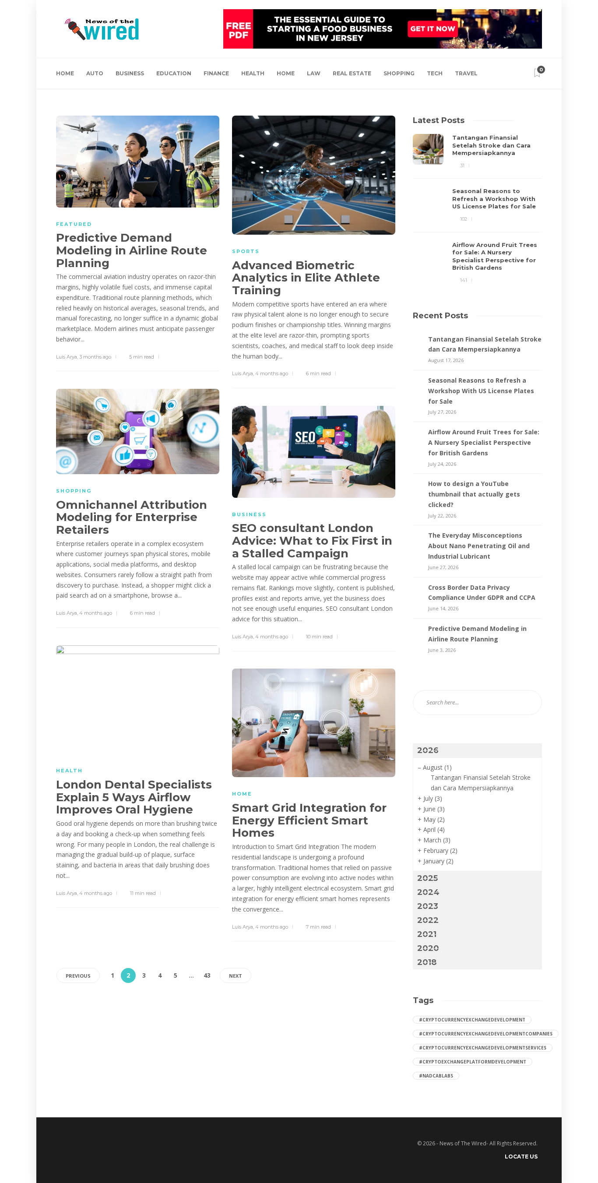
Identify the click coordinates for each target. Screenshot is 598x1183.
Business (130, 73)
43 (207, 975)
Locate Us (521, 1156)
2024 (428, 892)
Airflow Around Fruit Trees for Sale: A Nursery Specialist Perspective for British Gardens (483, 442)
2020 (428, 948)
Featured (74, 224)
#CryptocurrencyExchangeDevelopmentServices (482, 1048)
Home (65, 73)
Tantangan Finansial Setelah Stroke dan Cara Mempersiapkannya (485, 344)
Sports (246, 251)
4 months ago (271, 373)
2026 (428, 750)
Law (313, 73)
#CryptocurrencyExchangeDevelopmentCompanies (485, 1034)
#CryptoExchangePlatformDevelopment (472, 1062)
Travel (466, 73)
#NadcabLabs (436, 1076)
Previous (78, 975)
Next (235, 975)
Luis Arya (66, 357)
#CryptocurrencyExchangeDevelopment (472, 1020)
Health (252, 73)
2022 (428, 920)
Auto (94, 73)
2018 (426, 962)
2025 (427, 878)
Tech (435, 73)
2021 (426, 934)
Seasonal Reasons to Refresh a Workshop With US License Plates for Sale (481, 390)
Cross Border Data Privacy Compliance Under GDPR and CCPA (481, 592)
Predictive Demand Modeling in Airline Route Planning (477, 633)
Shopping (399, 73)
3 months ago (95, 357)
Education (173, 73)
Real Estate (352, 73)
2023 (427, 906)
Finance (216, 73)
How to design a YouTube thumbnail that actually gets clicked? (474, 494)
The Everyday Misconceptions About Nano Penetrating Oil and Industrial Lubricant (479, 545)
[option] (477, 209)
